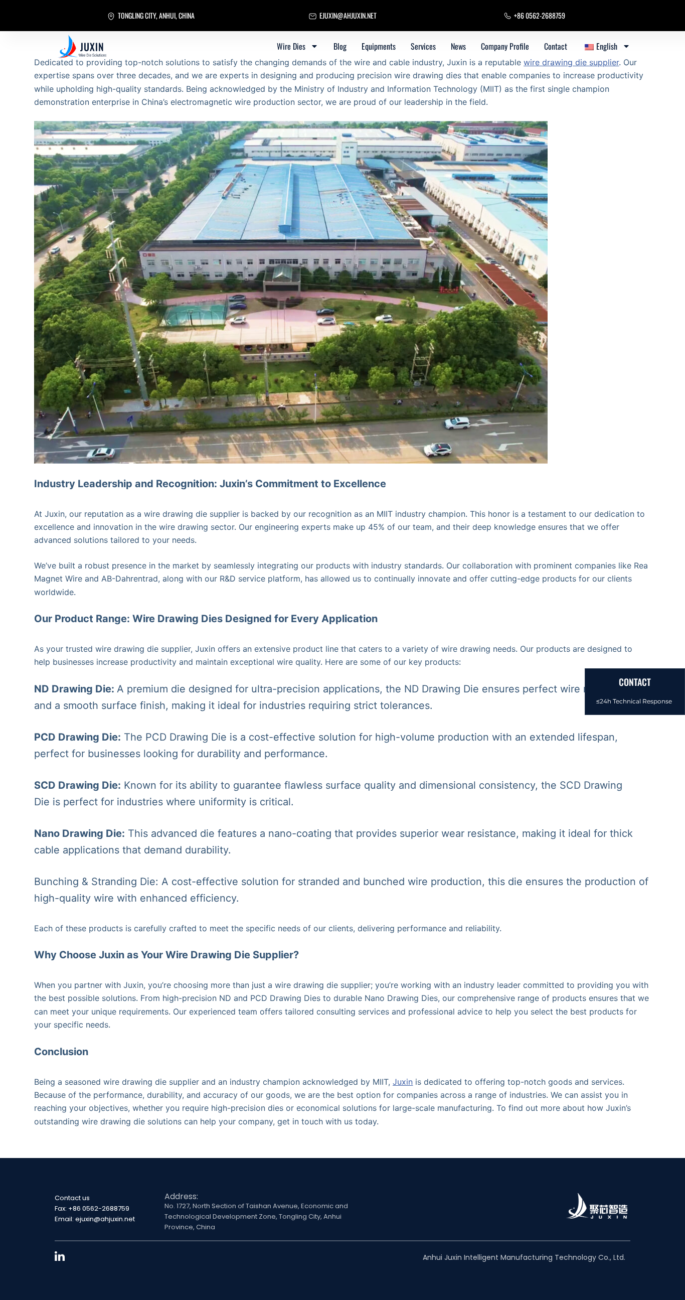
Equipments (379, 46)
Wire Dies (291, 46)
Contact (555, 46)
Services (423, 46)
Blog (340, 46)
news (458, 46)
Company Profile (505, 46)
